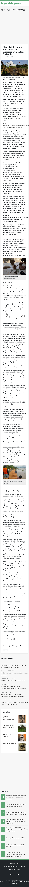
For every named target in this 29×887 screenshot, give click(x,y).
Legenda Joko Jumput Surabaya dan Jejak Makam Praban (16, 805)
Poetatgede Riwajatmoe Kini (15, 838)
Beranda (3, 9)
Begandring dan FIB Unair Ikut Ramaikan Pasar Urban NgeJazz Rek (14, 703)
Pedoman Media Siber (11, 866)
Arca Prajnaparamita (9, 743)
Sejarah (5, 650)
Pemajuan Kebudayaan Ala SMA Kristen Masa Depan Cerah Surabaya (16, 797)
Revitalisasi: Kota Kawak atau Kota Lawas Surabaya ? (14, 674)
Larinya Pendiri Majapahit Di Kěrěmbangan (15, 846)
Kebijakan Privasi (14, 869)
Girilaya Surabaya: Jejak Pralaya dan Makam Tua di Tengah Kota (16, 813)
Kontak (22, 866)
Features (9, 9)
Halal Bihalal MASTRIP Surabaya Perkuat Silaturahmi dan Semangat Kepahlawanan (17, 830)
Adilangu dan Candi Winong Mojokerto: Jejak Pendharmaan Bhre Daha (16, 821)
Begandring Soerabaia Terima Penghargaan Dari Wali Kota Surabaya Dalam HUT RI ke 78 (13, 688)
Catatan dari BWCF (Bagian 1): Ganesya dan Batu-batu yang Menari (13, 666)
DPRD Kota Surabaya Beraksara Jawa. (13, 681)
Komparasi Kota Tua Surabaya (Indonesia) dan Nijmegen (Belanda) (12, 695)
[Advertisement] (14, 27)
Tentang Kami (14, 863)
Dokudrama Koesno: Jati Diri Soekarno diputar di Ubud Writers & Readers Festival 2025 (16, 854)
